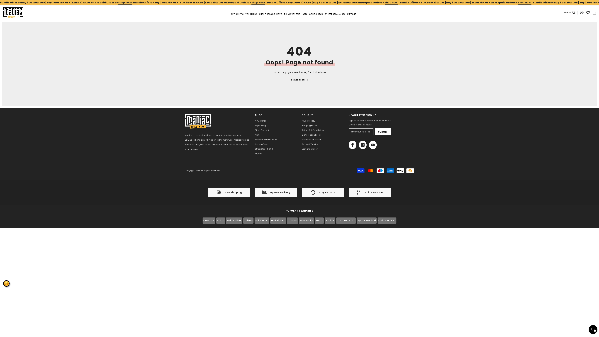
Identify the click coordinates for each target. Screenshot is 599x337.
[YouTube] (373, 145)
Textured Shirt (346, 220)
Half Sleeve (278, 220)
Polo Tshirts (234, 220)
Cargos (292, 220)
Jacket (330, 220)
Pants (319, 220)
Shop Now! (125, 2)
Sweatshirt (306, 220)
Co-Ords (208, 220)
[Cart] (594, 13)
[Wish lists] (588, 12)
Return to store (299, 79)
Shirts (220, 220)
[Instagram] (363, 145)
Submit (382, 131)
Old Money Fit (387, 220)
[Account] (582, 12)
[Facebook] (352, 145)
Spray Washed (367, 220)
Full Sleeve (262, 220)
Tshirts (248, 220)
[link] (229, 192)
